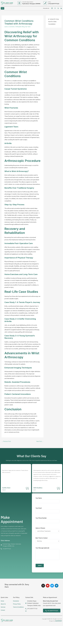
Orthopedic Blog (20, 26)
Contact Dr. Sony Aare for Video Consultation (53, 21)
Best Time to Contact (41, 538)
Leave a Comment (9, 26)
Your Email (39, 508)
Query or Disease (40, 528)
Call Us (49, 1)
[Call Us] (45, 3)
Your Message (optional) (42, 548)
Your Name (39, 498)
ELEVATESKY (58, 621)
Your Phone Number (41, 518)
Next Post (39, 441)
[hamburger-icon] (2, 8)
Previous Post (6, 441)
